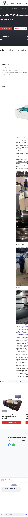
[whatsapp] (13, 444)
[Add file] (2, 514)
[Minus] (26, 480)
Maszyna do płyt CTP (15, 8)
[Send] (26, 514)
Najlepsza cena (6, 29)
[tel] (17, 444)
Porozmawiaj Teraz (20, 29)
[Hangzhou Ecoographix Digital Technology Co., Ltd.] (4, 3)
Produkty (6, 8)
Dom (1, 8)
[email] (9, 444)
